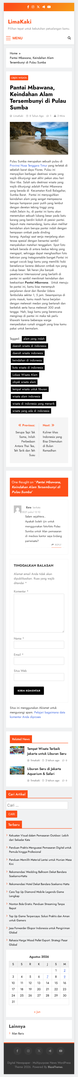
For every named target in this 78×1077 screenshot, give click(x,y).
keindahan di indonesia (27, 360)
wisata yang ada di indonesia (30, 411)
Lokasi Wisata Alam (24, 375)
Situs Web (20, 671)
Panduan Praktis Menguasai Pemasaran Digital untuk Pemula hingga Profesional (40, 850)
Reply (58, 544)
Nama (19, 638)
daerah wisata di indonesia (29, 346)
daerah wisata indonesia (27, 353)
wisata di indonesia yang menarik (33, 403)
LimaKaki (19, 22)
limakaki (35, 760)
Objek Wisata (19, 78)
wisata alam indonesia (26, 396)
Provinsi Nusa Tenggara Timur (28, 165)
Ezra (28, 507)
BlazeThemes (55, 1067)
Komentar (21, 591)
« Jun (37, 1012)
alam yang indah (33, 338)
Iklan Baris (18, 1033)
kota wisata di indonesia (27, 367)
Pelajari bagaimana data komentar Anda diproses (37, 714)
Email (18, 654)
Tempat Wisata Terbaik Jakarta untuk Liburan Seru (46, 751)
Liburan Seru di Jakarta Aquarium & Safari (44, 771)
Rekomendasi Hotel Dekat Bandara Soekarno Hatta (39, 884)
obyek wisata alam (24, 382)
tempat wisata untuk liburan (29, 389)
